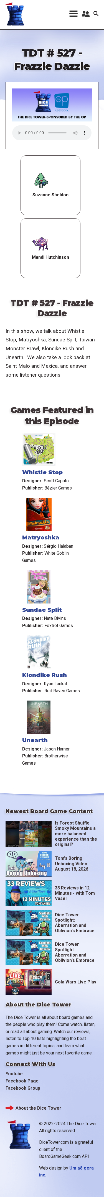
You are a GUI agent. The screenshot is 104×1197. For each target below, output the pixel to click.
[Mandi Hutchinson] (41, 244)
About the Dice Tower (38, 1108)
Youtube (14, 1073)
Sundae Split (42, 610)
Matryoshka (40, 537)
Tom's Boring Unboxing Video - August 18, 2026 (72, 863)
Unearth (35, 740)
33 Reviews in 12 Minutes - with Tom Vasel (75, 893)
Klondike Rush (44, 675)
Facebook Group (23, 1088)
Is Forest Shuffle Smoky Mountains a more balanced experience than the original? (76, 833)
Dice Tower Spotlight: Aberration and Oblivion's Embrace (75, 923)
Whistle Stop (42, 472)
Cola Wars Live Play (75, 982)
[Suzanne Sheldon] (41, 181)
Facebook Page (22, 1081)
